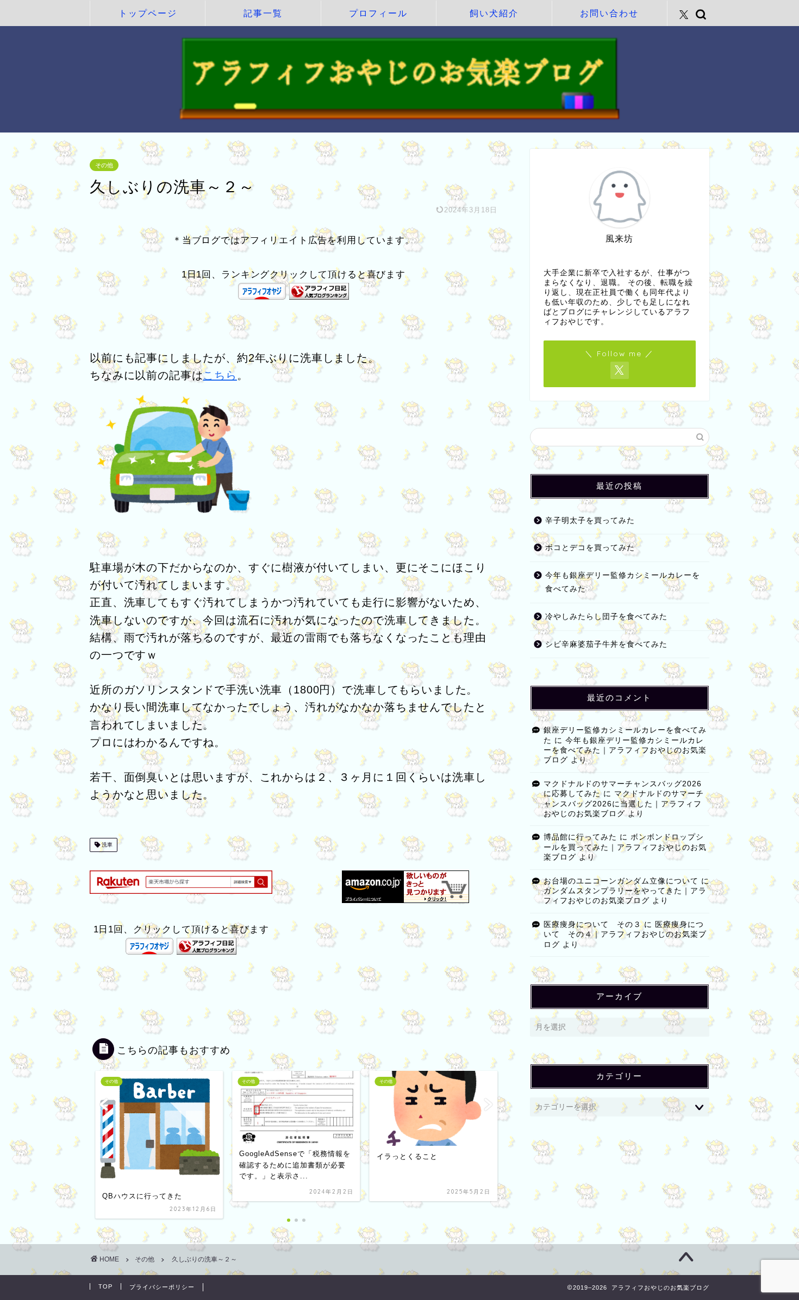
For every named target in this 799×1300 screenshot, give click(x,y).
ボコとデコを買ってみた (590, 548)
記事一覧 (263, 13)
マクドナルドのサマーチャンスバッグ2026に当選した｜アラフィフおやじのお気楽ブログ (624, 804)
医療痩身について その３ (592, 924)
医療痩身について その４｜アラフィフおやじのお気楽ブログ (625, 934)
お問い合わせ (609, 13)
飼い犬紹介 (494, 13)
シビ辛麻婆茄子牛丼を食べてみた (606, 644)
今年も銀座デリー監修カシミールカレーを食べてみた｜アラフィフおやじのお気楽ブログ (625, 750)
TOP (105, 1286)
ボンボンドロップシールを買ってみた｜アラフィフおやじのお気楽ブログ (625, 847)
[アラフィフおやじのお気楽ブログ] (399, 118)
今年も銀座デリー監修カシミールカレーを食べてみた (622, 582)
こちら (220, 375)
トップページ (147, 13)
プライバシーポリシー (162, 1287)
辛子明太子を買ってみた (590, 520)
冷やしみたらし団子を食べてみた (606, 617)
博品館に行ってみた (580, 837)
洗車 (106, 845)
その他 (104, 165)
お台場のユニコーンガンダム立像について (621, 881)
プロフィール (378, 13)
